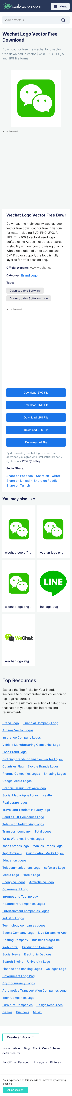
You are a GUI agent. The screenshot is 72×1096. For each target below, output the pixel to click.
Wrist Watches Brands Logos (23, 839)
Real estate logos (15, 802)
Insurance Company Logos (21, 737)
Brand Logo (29, 275)
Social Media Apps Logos (20, 795)
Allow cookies (15, 1089)
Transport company (16, 831)
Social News (11, 954)
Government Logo (15, 889)
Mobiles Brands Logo (48, 846)
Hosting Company (15, 940)
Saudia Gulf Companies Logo (23, 817)
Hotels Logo (31, 875)
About (17, 1048)
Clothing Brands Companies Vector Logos (32, 759)
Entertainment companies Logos (25, 911)
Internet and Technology (20, 896)
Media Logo (10, 875)
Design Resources (49, 1005)
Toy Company (12, 853)
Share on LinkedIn (19, 481)
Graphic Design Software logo (24, 788)
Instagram (40, 1062)
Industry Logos (13, 918)
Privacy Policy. (31, 461)
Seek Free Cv (11, 1053)
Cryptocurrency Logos (18, 983)
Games (7, 1012)
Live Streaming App (52, 933)
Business (22, 1012)
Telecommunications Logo (21, 867)
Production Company (37, 947)
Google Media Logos (17, 781)
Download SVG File (36, 392)
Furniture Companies (17, 1005)
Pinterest (56, 1062)
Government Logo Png (18, 976)
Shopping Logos (13, 882)
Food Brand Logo (14, 752)
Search (65, 20)
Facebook (24, 1062)
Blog (27, 1048)
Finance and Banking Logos (22, 969)
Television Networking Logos (23, 824)
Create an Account (21, 1037)
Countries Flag (13, 766)
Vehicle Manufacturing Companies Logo (31, 745)
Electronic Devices (37, 954)
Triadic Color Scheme (46, 1048)
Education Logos (14, 860)
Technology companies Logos (23, 925)
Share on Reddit (45, 481)
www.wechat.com (41, 267)
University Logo (38, 961)
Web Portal (10, 947)
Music (37, 1012)
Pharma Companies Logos (21, 774)
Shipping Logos (55, 774)
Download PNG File (36, 405)
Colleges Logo (56, 969)
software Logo (54, 867)
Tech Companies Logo (18, 998)
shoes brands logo (15, 846)
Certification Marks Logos (45, 853)
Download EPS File (36, 430)
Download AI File (36, 442)
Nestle (47, 795)
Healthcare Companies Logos (23, 904)
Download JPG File (36, 417)
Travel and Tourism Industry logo (26, 810)
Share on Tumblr (18, 485)
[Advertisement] (36, 170)
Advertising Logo (41, 882)
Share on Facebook (20, 476)
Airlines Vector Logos (17, 730)
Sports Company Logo (18, 933)
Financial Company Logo (40, 723)
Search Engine (12, 961)
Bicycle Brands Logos (43, 766)
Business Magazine (46, 940)
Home (6, 1048)
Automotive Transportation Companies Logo (34, 990)
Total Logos (43, 831)
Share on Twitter (48, 476)
